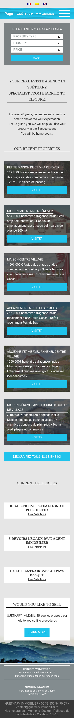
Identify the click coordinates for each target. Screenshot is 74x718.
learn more (37, 632)
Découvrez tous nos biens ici (37, 456)
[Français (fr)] (29, 3)
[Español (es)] (37, 3)
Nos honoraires (15, 711)
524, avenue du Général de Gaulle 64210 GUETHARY (37, 691)
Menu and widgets (64, 13)
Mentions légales (39, 711)
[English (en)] (45, 3)
